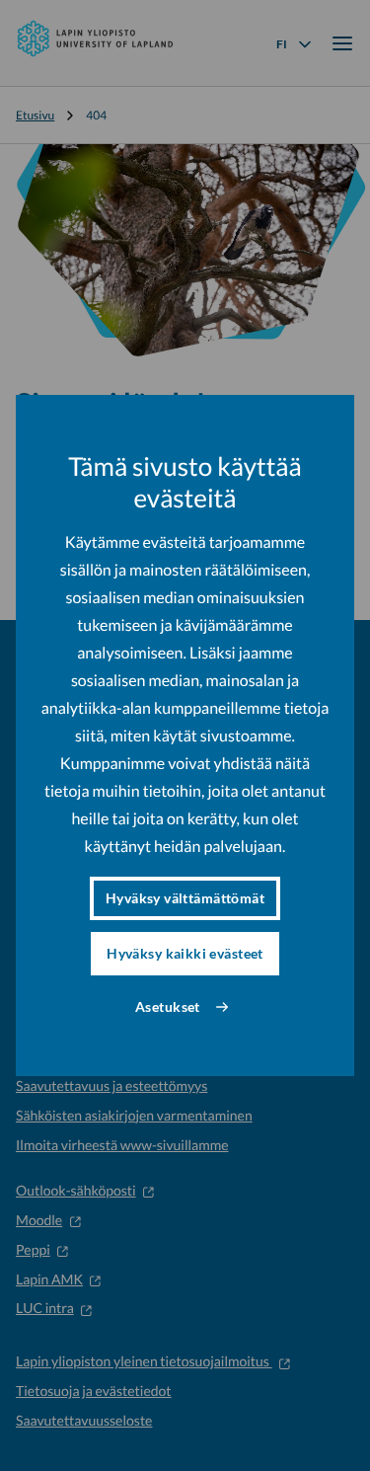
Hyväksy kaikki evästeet (185, 953)
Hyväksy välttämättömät (185, 898)
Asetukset (167, 1006)
